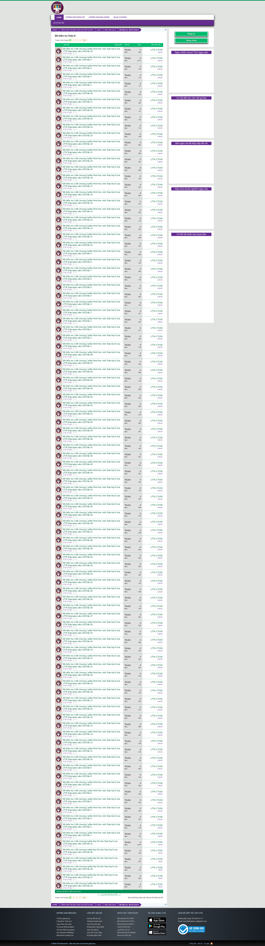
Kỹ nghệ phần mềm (94, 935)
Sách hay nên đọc (93, 924)
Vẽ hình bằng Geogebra (66, 930)
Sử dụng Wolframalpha (65, 927)
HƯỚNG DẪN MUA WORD (99, 17)
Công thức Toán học (64, 921)
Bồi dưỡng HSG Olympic (126, 933)
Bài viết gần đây (59, 23)
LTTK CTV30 (67, 53)
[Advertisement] (191, 72)
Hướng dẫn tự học (94, 918)
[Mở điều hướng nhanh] (165, 30)
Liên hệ (199, 943)
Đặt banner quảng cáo (65, 935)
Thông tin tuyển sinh (94, 921)
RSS (212, 943)
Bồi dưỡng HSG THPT (125, 918)
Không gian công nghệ (95, 927)
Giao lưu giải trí (92, 930)
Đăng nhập (191, 40)
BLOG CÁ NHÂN (120, 17)
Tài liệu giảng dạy (63, 918)
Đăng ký (191, 34)
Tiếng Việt (192, 943)
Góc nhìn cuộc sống (94, 933)
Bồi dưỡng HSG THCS (125, 921)
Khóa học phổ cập (124, 935)
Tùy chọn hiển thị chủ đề (109, 894)
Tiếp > (85, 40)
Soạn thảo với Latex (64, 924)
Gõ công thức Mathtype (65, 933)
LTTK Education (96, 942)
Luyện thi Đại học (123, 927)
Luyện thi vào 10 (123, 930)
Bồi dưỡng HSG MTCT (125, 924)
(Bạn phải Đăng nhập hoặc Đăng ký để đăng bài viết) (145, 897)
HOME (59, 17)
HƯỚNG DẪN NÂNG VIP (75, 17)
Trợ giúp (206, 943)
